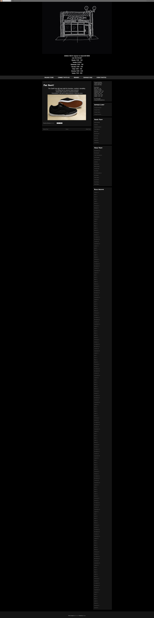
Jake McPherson (97, 150)
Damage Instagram (97, 107)
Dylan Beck (96, 140)
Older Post (88, 129)
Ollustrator (76, 615)
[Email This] (57, 123)
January (95, 207)
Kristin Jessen (96, 164)
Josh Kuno (96, 124)
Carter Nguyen (97, 129)
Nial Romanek (96, 166)
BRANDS (76, 77)
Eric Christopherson (98, 173)
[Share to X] (59, 123)
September (96, 216)
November (96, 212)
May (95, 199)
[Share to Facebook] (60, 123)
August (95, 192)
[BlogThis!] (58, 123)
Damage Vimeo (97, 109)
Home (67, 129)
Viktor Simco (96, 177)
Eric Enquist (96, 175)
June (95, 196)
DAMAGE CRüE (87, 77)
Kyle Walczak (96, 133)
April (95, 201)
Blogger (84, 615)
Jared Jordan (96, 179)
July (95, 194)
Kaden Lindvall (97, 122)
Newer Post (45, 129)
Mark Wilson (96, 184)
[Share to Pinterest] (61, 123)
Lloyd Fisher (96, 142)
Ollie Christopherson (98, 155)
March (95, 203)
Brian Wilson (96, 181)
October (95, 214)
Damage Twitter (97, 112)
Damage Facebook (97, 114)
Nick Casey (96, 131)
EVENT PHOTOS (101, 77)
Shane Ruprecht (97, 159)
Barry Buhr (96, 170)
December (96, 210)
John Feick (96, 138)
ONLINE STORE (49, 77)
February (96, 205)
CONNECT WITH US (64, 77)
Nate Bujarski (96, 152)
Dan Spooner (96, 168)
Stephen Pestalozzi (97, 126)
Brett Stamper (96, 157)
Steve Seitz (96, 135)
